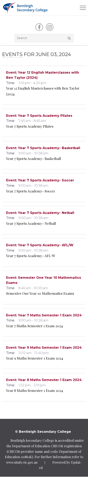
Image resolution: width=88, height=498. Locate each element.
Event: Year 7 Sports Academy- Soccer (40, 180)
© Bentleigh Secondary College (43, 432)
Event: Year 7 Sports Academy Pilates (39, 116)
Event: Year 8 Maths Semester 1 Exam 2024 (44, 380)
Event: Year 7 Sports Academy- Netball (40, 213)
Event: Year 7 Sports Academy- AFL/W (39, 245)
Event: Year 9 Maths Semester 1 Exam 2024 (44, 348)
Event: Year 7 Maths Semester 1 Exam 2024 (44, 315)
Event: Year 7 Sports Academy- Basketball (43, 148)
